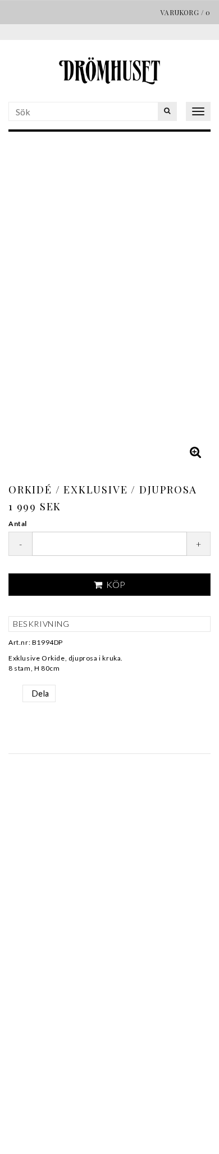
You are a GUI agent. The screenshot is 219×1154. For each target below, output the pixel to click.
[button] (195, 452)
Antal (17, 523)
